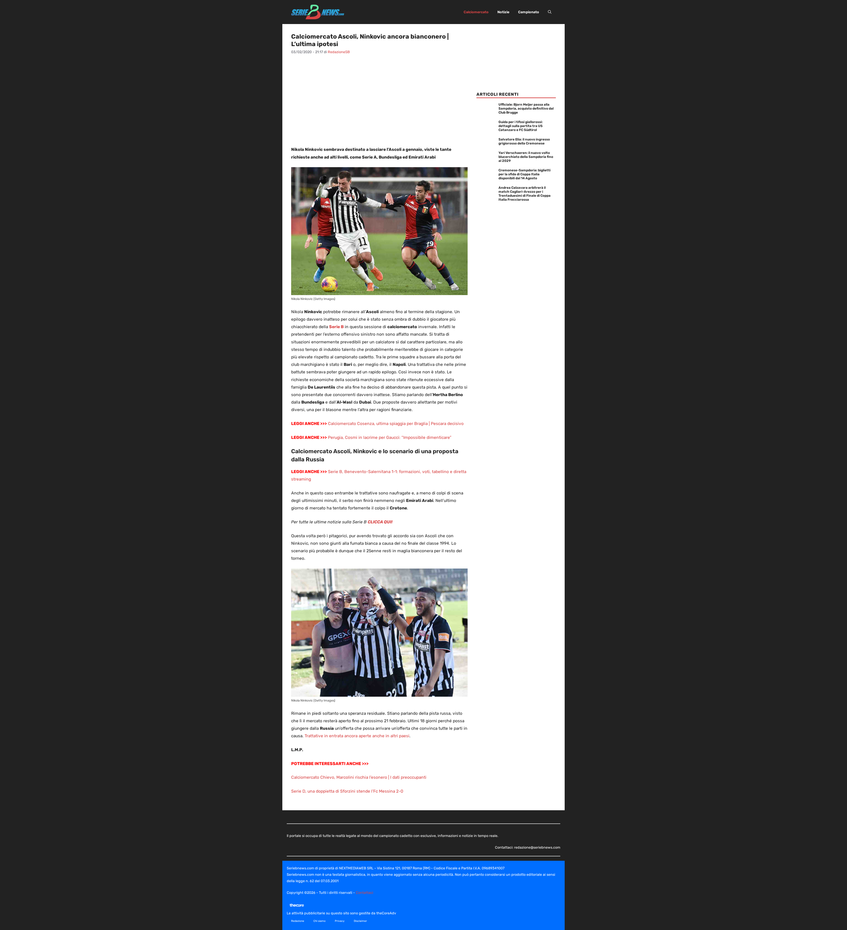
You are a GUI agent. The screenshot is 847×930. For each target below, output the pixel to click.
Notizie (503, 12)
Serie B (336, 326)
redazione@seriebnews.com (537, 847)
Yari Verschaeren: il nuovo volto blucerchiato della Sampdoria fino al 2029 (525, 157)
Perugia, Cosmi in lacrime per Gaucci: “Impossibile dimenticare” (389, 437)
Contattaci (364, 893)
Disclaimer (360, 921)
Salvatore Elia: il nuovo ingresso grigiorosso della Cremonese (524, 141)
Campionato (528, 12)
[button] (549, 12)
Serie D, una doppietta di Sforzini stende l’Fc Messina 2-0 (347, 791)
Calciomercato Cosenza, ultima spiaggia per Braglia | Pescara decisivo (396, 423)
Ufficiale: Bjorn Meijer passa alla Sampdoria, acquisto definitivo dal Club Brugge (526, 108)
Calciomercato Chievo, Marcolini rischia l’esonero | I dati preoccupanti (358, 777)
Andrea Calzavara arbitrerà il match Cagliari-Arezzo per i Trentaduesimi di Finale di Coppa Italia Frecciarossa (524, 194)
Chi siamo (319, 921)
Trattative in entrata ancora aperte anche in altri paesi (357, 735)
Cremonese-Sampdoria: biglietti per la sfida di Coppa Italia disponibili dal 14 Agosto (524, 174)
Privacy (340, 921)
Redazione (297, 921)
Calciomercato (476, 12)
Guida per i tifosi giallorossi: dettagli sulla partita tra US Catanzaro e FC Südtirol (520, 126)
